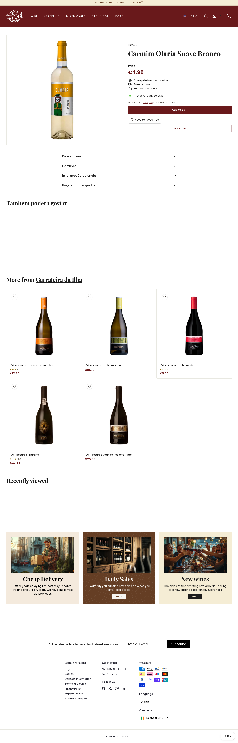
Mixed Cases (75, 16)
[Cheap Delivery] (42, 555)
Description (71, 156)
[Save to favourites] (13, 219)
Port (119, 16)
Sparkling (52, 16)
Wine (34, 16)
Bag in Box (100, 16)
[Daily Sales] (119, 555)
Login (68, 669)
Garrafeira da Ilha (59, 279)
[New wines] (195, 555)
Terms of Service (75, 683)
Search (69, 674)
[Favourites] (221, 16)
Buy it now (180, 128)
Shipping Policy (74, 693)
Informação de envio (79, 175)
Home (131, 45)
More (119, 596)
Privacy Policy (73, 688)
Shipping (148, 102)
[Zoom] (62, 90)
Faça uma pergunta (78, 185)
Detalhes (69, 166)
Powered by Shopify (117, 736)
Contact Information (78, 679)
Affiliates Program (76, 698)
